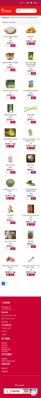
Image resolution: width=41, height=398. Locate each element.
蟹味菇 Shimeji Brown (10, 62)
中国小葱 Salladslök (10, 90)
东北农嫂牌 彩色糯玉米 (30, 90)
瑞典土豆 (31, 36)
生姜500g (10, 215)
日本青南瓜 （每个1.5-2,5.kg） (10, 190)
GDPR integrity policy (8, 361)
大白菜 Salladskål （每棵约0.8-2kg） (30, 140)
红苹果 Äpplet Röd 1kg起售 (31, 216)
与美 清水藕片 (10, 165)
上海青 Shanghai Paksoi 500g (31, 190)
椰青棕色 (31, 241)
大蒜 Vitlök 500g (10, 241)
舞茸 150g (30, 165)
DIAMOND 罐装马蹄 (10, 115)
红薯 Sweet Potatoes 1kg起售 (10, 266)
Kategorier (6, 18)
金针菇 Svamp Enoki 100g (10, 37)
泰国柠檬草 (30, 115)
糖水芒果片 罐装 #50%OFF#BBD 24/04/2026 (30, 64)
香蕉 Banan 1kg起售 (10, 139)
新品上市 (5, 368)
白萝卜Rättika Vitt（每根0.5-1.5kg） (30, 266)
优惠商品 (5, 371)
